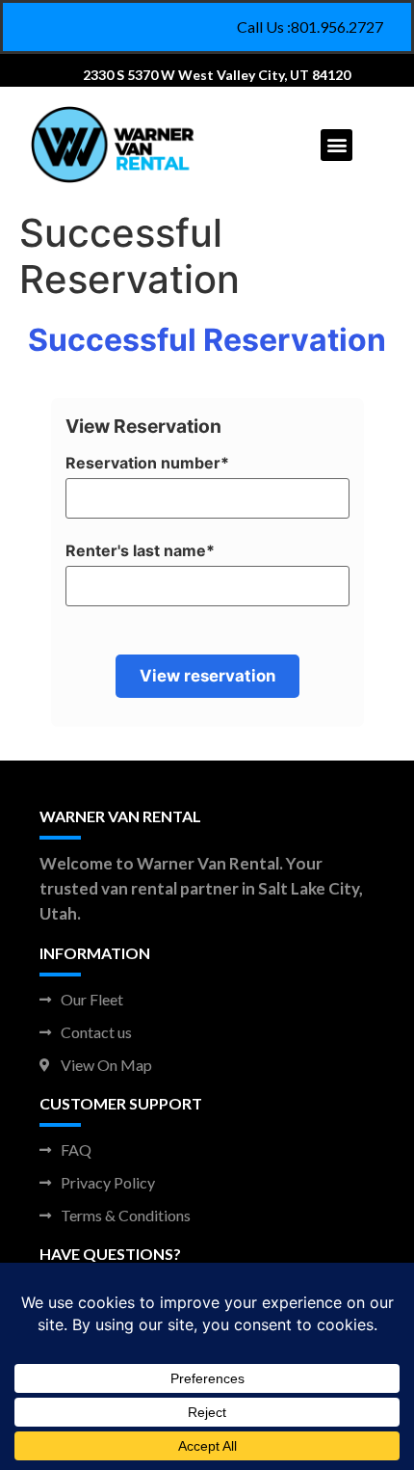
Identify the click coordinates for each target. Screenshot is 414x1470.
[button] (336, 145)
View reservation (207, 675)
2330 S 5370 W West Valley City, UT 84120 (216, 75)
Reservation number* (147, 462)
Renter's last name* (140, 550)
